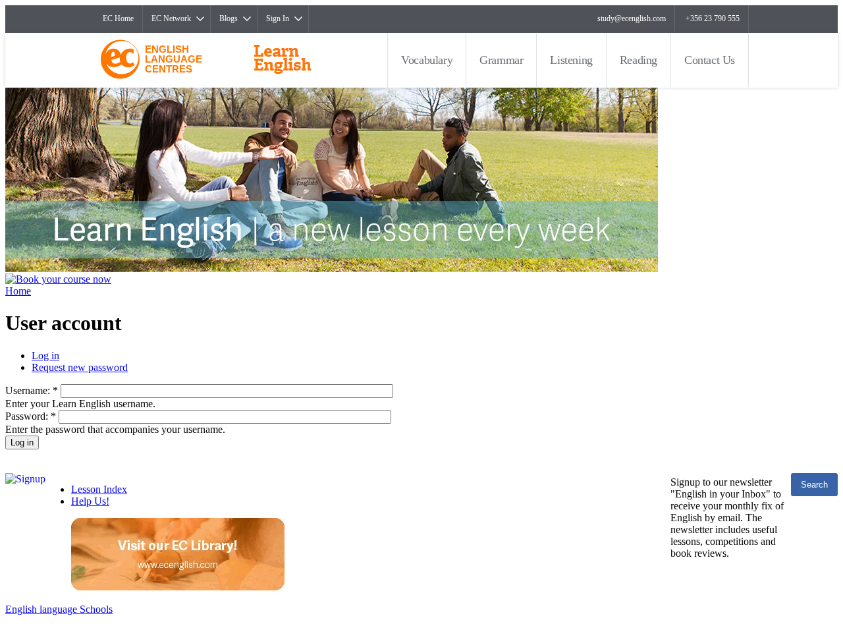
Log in (45, 355)
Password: (30, 416)
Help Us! (90, 501)
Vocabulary (426, 60)
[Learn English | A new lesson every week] (331, 268)
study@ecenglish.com (631, 18)
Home (18, 291)
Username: (31, 390)
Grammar (501, 60)
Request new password (80, 367)
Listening (571, 60)
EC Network (171, 18)
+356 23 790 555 (713, 18)
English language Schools (59, 609)
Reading (638, 60)
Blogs (228, 18)
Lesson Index (99, 489)
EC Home (118, 18)
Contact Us (709, 60)
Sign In (277, 18)
